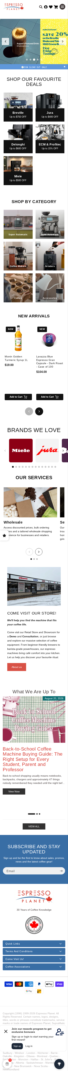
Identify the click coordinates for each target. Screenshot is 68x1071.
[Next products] (39, 411)
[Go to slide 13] (52, 467)
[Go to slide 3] (34, 60)
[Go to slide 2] (30, 60)
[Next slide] (62, 41)
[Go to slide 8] (36, 467)
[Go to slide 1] (27, 60)
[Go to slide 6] (29, 467)
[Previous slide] (5, 41)
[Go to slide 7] (32, 467)
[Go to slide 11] (45, 467)
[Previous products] (29, 411)
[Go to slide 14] (55, 467)
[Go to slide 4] (38, 60)
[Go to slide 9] (39, 467)
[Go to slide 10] (42, 467)
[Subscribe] (61, 871)
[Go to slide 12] (49, 467)
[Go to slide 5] (41, 60)
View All (34, 826)
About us (17, 667)
